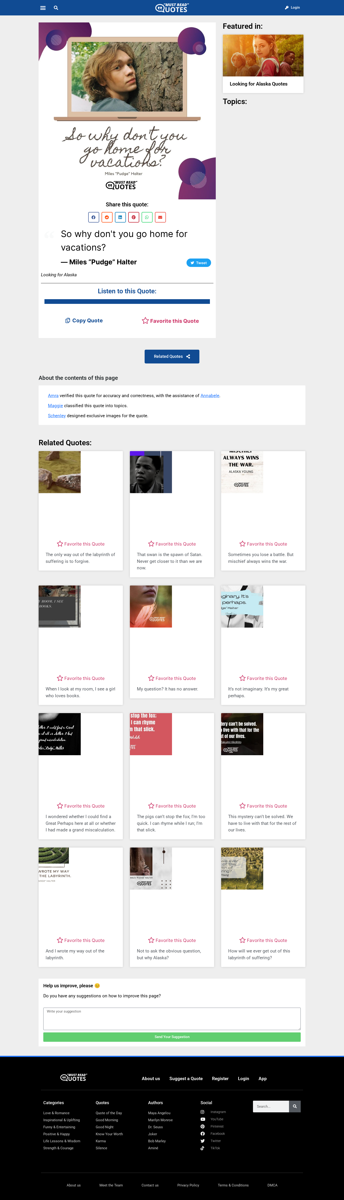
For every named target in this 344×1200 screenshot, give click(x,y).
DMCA (272, 1185)
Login (243, 1078)
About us (151, 1078)
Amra (53, 395)
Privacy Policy (188, 1185)
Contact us (150, 1185)
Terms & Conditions (233, 1185)
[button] (43, 7)
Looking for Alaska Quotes (259, 84)
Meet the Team (111, 1185)
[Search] (295, 1106)
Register (220, 1078)
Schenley (57, 415)
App (263, 1078)
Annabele (210, 395)
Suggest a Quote (186, 1078)
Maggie (55, 405)
